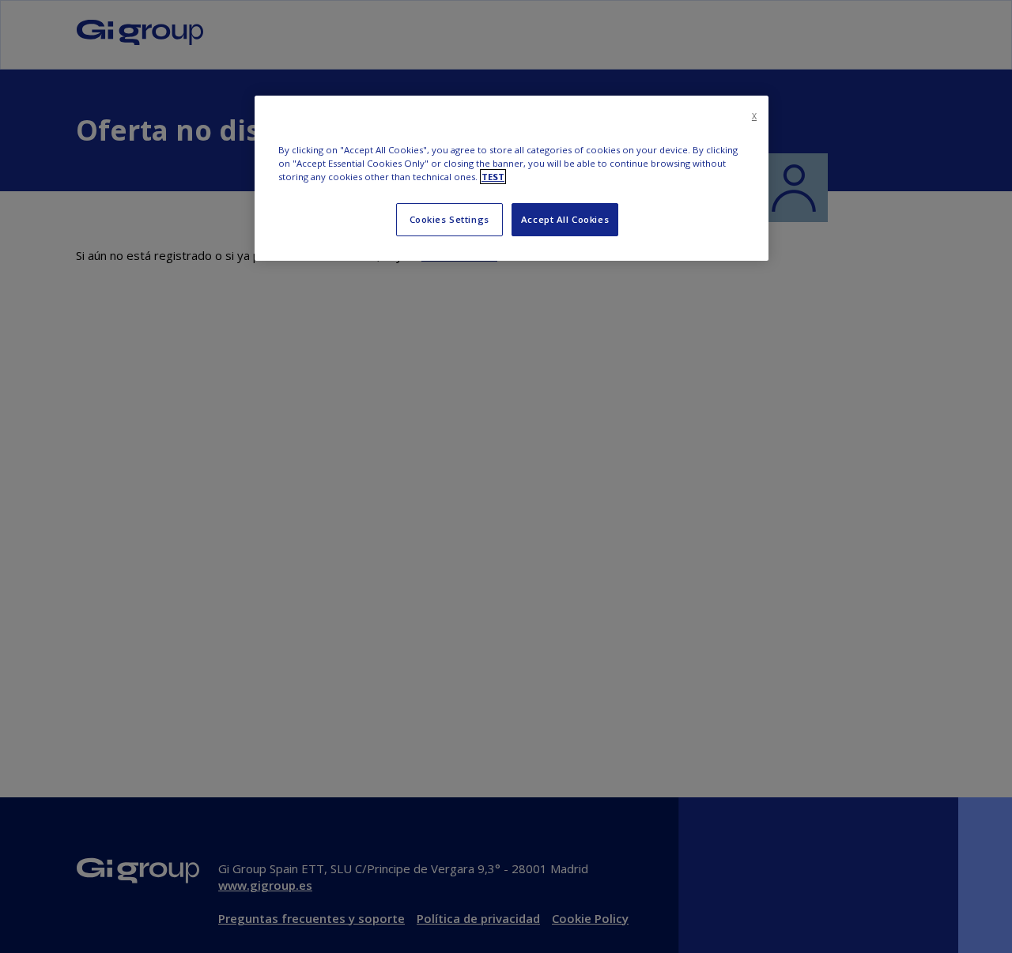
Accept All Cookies (565, 219)
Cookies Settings (449, 219)
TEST (492, 177)
